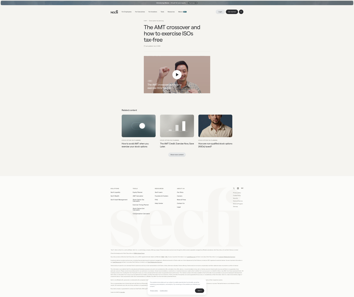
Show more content (177, 154)
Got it (200, 290)
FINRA (162, 256)
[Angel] (242, 188)
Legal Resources (191, 256)
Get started (232, 12)
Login (220, 12)
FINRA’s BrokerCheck (139, 253)
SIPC (166, 256)
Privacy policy (154, 290)
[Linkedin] (238, 188)
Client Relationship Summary (154, 262)
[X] (234, 188)
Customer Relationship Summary (226, 256)
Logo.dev (122, 292)
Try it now (192, 3)
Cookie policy (164, 290)
